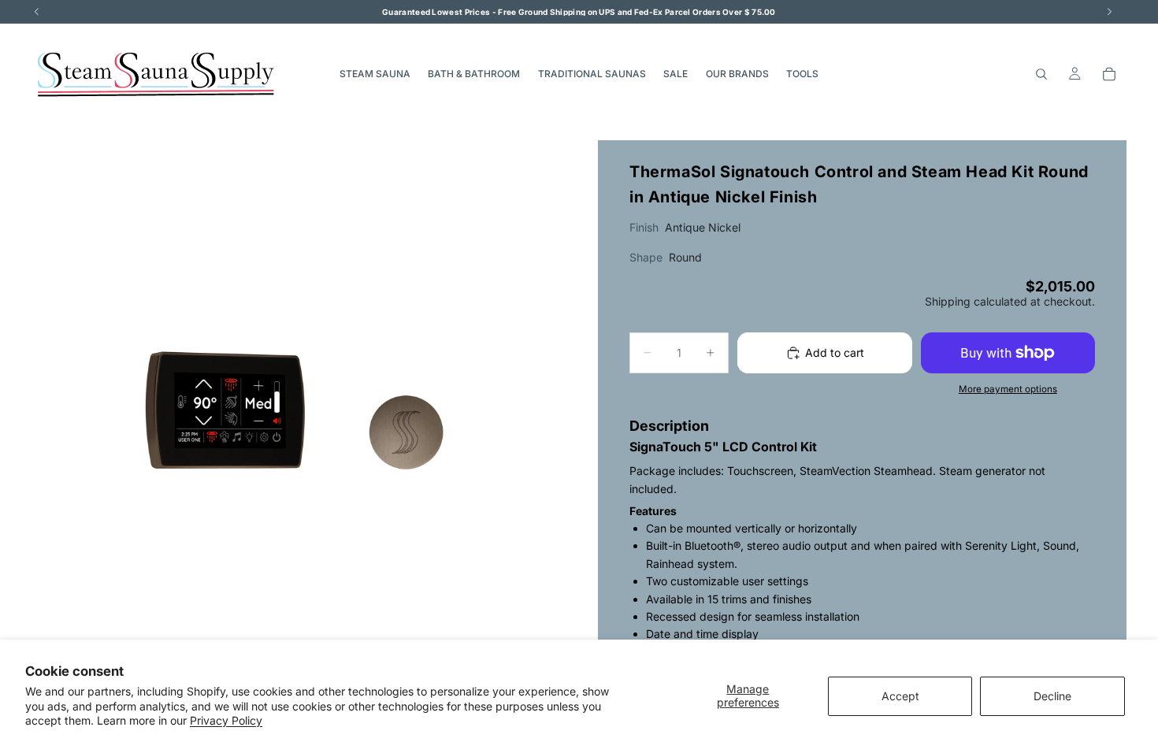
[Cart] (1109, 74)
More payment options (1008, 389)
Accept (900, 696)
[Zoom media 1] (296, 404)
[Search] (1041, 74)
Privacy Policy (226, 720)
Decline (1052, 696)
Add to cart (834, 352)
